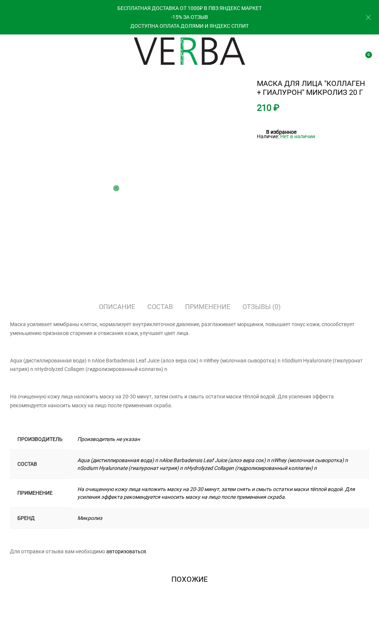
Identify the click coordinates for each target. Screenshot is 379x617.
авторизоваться (126, 551)
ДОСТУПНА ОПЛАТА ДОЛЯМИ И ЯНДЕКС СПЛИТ (189, 26)
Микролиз (89, 518)
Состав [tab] (160, 307)
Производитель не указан (108, 439)
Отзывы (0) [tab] (261, 307)
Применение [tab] (207, 307)
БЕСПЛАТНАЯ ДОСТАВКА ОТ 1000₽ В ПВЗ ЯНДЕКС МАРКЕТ (189, 8)
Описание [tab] (117, 307)
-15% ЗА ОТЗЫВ (189, 17)
